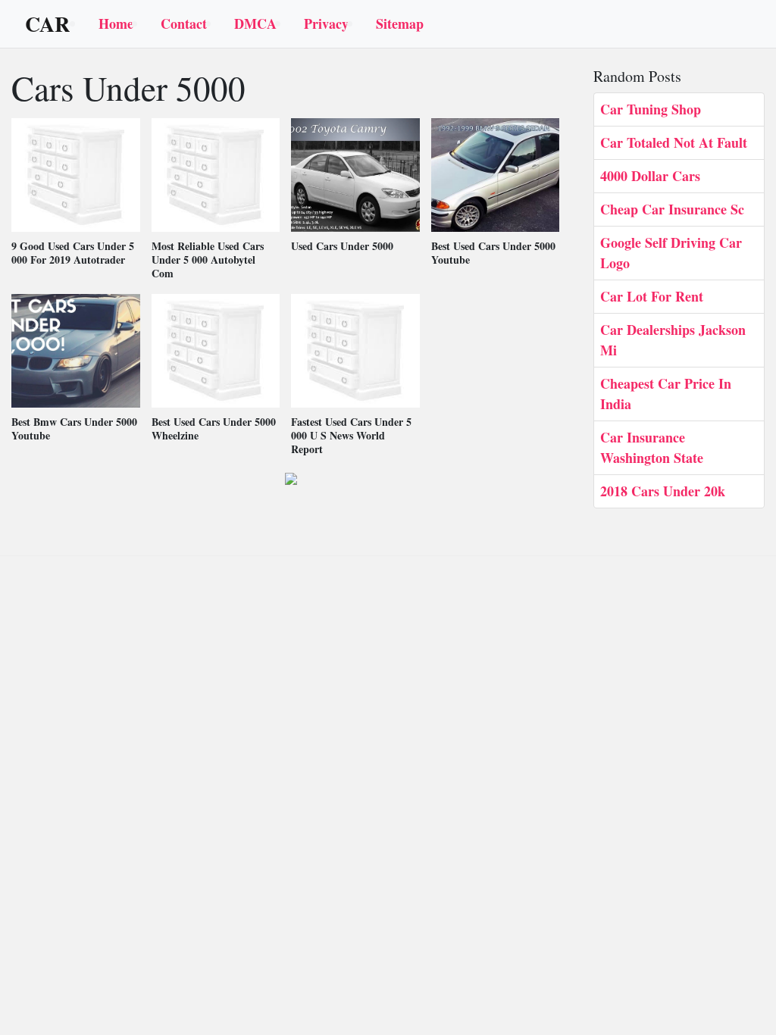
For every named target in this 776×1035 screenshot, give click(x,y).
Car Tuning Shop (650, 109)
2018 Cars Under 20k (662, 491)
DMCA (255, 23)
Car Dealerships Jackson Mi (673, 340)
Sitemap (400, 23)
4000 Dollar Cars (650, 176)
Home (116, 23)
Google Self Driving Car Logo (671, 253)
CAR (47, 24)
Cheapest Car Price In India (665, 394)
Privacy (326, 23)
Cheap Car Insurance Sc (672, 209)
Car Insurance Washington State (651, 447)
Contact (184, 23)
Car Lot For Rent (651, 296)
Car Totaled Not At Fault (673, 142)
